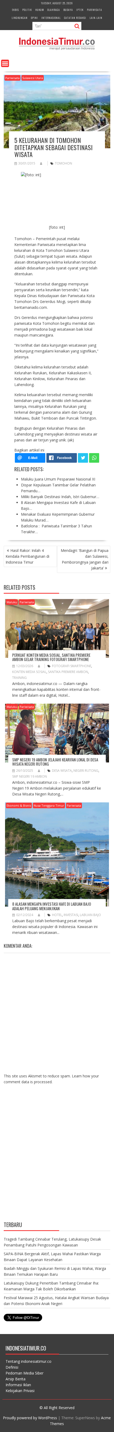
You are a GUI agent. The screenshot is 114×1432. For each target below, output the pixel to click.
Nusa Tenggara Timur (49, 805)
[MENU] (5, 63)
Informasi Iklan (18, 1384)
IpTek (80, 10)
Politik (27, 10)
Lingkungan (20, 18)
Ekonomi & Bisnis (19, 805)
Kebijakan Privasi (20, 1390)
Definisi (12, 1367)
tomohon (63, 163)
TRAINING (19, 677)
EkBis (15, 10)
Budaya (68, 10)
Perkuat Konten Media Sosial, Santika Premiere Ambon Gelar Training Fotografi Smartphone (51, 657)
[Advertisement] (57, 1157)
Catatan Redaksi (75, 18)
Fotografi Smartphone (71, 666)
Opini (34, 18)
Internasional (51, 18)
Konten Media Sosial (29, 672)
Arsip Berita (15, 1378)
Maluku (12, 602)
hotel (57, 915)
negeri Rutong (85, 770)
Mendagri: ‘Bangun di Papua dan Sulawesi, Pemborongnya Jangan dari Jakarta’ (84, 559)
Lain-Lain (96, 18)
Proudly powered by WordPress (30, 1417)
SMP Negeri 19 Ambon (29, 776)
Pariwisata (94, 10)
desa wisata (62, 770)
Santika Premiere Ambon (68, 672)
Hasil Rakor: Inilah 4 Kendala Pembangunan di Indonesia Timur (27, 556)
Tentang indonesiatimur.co (28, 1361)
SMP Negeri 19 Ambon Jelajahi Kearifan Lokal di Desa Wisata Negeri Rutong (55, 762)
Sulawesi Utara (32, 78)
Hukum (39, 10)
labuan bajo (90, 915)
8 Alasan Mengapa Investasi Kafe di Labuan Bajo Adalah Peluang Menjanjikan (51, 906)
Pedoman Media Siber (24, 1373)
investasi (71, 915)
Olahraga (53, 10)
